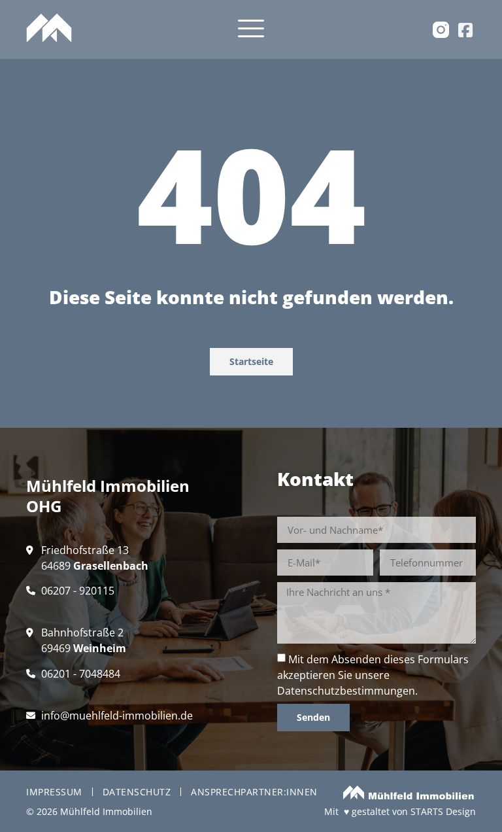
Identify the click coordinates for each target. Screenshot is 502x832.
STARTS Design (443, 811)
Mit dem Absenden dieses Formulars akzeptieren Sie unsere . (373, 675)
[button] (250, 29)
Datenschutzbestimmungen (346, 691)
